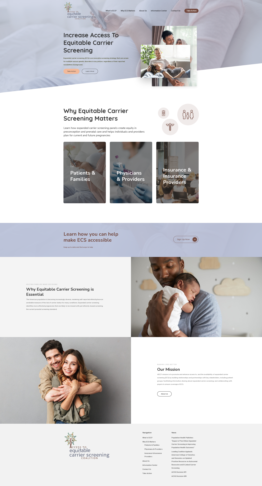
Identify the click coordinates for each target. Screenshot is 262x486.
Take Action (147, 473)
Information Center (149, 465)
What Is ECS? (147, 438)
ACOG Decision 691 (179, 472)
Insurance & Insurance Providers (153, 455)
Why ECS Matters (149, 442)
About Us (146, 461)
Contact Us (146, 469)
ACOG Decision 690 (179, 476)
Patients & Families (152, 445)
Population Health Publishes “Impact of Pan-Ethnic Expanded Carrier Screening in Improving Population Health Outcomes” (184, 443)
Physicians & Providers (154, 449)
